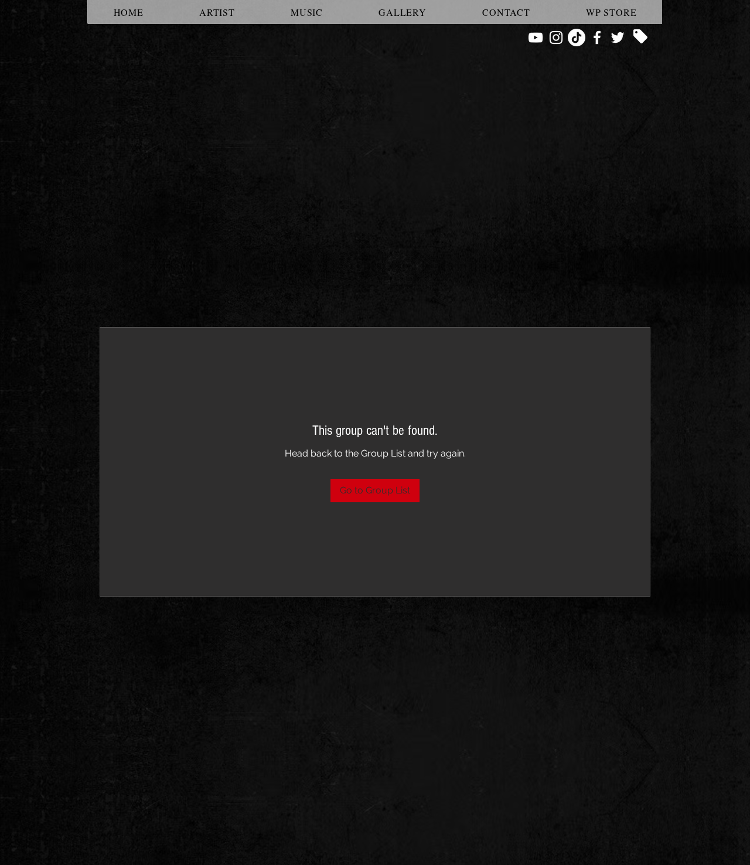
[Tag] (640, 36)
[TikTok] (576, 37)
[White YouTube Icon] (535, 37)
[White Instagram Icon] (556, 37)
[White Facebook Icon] (597, 37)
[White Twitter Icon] (617, 37)
